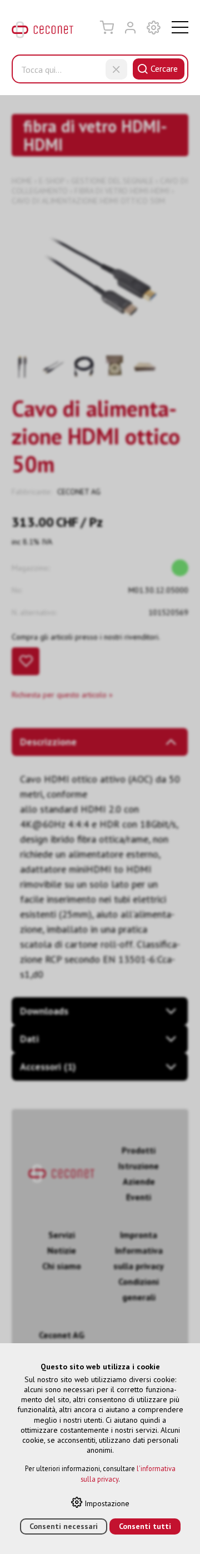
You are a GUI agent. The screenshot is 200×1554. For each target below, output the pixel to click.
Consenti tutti (145, 1526)
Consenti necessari (63, 1526)
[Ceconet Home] (42, 32)
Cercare (164, 68)
